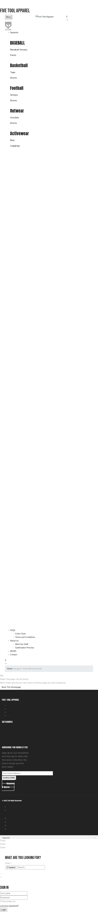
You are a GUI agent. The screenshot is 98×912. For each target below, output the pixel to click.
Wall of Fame (14, 705)
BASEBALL (17, 43)
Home (10, 669)
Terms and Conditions (25, 637)
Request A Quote (16, 716)
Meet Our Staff (21, 644)
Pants (13, 55)
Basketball (19, 65)
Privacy (11, 807)
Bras (12, 140)
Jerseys (14, 95)
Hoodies (14, 117)
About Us (12, 709)
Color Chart (20, 634)
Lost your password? (9, 906)
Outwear (17, 111)
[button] (75, 18)
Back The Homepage (11, 687)
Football (16, 88)
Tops (12, 72)
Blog (9, 712)
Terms (10, 810)
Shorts (13, 78)
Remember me (9, 901)
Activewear (19, 133)
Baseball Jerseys (18, 49)
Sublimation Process (24, 648)
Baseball (6, 731)
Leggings (15, 146)
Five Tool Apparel (15, 11)
